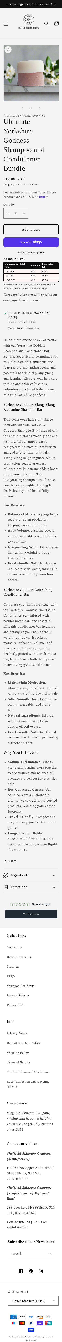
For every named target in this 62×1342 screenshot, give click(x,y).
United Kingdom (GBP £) (29, 1300)
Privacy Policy (17, 1033)
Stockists (13, 966)
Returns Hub (15, 1005)
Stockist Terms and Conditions (28, 1072)
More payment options (31, 252)
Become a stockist (19, 957)
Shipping (8, 184)
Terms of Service (18, 1062)
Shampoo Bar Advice (21, 986)
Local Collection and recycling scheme (28, 1084)
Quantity (9, 204)
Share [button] (12, 861)
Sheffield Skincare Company (30, 1337)
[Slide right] (40, 108)
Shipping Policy (18, 1052)
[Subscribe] (50, 1254)
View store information (24, 328)
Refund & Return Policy (23, 1043)
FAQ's (11, 976)
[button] (6, 24)
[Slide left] (22, 108)
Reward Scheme (18, 995)
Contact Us (14, 947)
